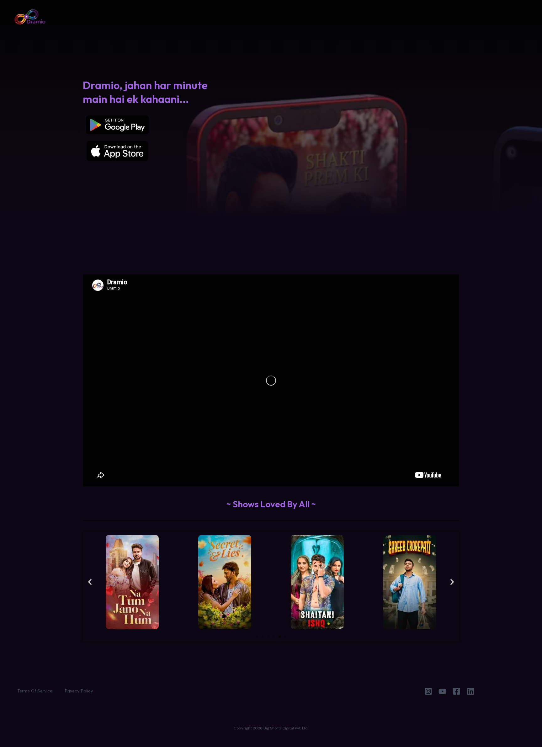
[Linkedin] (471, 691)
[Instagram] (428, 691)
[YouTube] (442, 691)
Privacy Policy (79, 691)
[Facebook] (456, 691)
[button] (90, 582)
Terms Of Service (34, 691)
